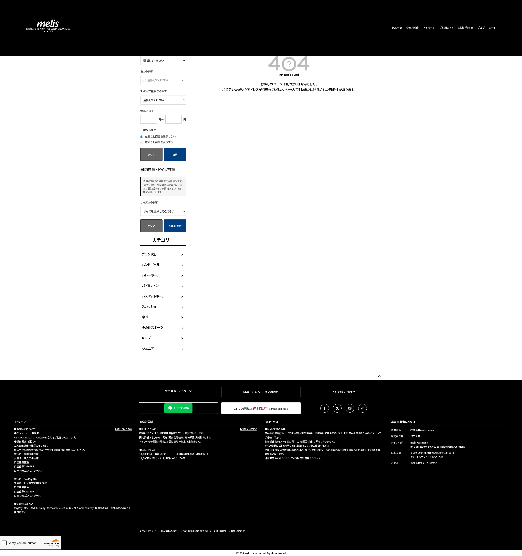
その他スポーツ (152, 327)
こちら (307, 445)
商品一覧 (397, 28)
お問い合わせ (465, 28)
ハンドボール (151, 264)
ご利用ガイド (446, 28)
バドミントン (150, 285)
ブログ (481, 28)
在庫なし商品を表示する (158, 142)
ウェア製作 (412, 28)
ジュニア (148, 348)
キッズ (146, 337)
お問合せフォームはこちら (423, 463)
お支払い (20, 422)
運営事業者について (403, 422)
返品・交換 (271, 422)
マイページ (429, 28)
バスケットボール (153, 296)
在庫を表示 (175, 225)
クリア (151, 154)
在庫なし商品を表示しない (160, 136)
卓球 (145, 316)
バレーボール (151, 275)
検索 (175, 154)
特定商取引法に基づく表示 (196, 531)
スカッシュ (149, 306)
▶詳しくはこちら (123, 429)
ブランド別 (149, 254)
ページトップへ (379, 376)
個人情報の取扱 (169, 531)
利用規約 (221, 531)
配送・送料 (146, 422)
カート (492, 28)
